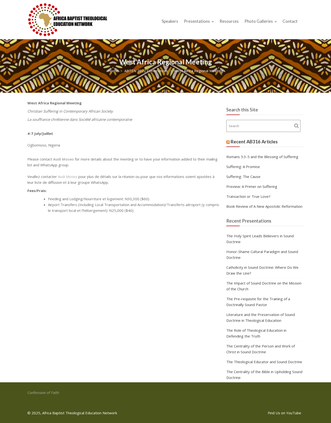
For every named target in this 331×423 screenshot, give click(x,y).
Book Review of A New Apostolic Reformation (264, 206)
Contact (290, 21)
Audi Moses (63, 159)
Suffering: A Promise (243, 166)
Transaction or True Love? (248, 196)
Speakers (170, 21)
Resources (229, 21)
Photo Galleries (258, 21)
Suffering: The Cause (243, 176)
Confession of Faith (43, 392)
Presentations (197, 21)
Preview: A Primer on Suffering (251, 186)
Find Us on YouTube (284, 412)
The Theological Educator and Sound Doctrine (264, 361)
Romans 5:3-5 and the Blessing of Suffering (262, 156)
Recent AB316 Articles (254, 141)
